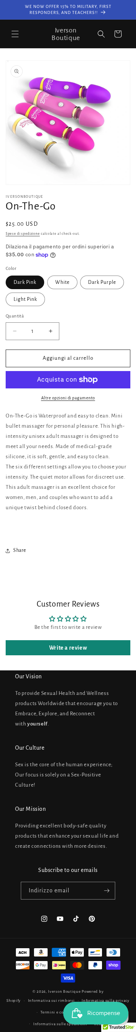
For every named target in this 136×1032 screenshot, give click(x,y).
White (62, 282)
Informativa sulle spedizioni (60, 1024)
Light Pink (25, 299)
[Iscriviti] (106, 891)
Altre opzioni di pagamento (68, 398)
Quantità (15, 316)
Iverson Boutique (64, 991)
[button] (15, 34)
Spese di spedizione (23, 234)
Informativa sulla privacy (106, 1000)
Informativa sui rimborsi (51, 1000)
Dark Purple (102, 282)
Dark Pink (25, 282)
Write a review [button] (68, 648)
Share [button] (19, 550)
